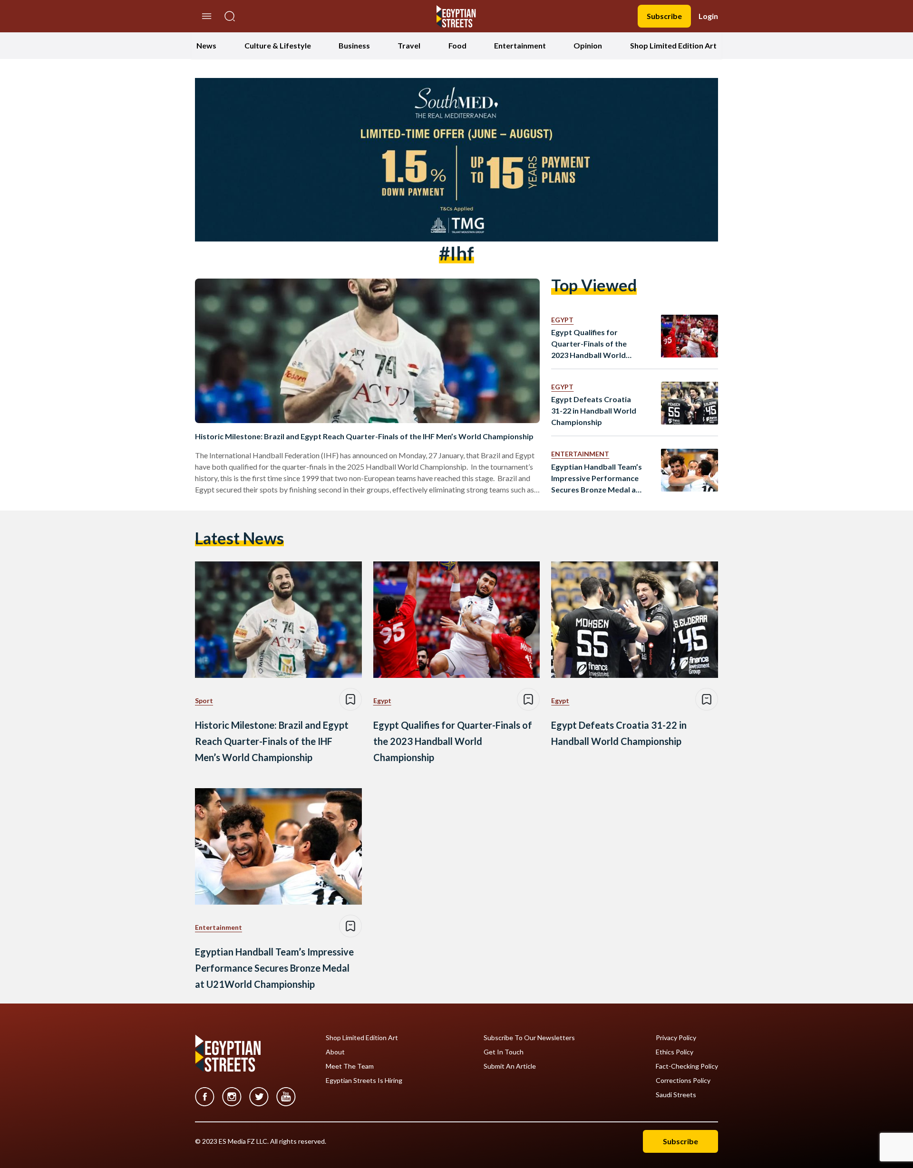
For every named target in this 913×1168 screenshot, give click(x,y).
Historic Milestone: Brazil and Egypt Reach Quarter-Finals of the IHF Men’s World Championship (364, 436)
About (335, 1052)
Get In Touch (504, 1052)
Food (457, 45)
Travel (409, 45)
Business (354, 45)
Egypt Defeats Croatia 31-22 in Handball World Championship (593, 410)
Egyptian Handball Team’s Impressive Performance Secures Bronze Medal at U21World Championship (596, 478)
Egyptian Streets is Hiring (364, 1080)
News (206, 45)
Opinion (587, 45)
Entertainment (520, 45)
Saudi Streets (676, 1095)
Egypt (562, 320)
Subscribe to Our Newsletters (529, 1038)
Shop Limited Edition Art (673, 45)
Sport (204, 700)
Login (708, 15)
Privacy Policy (676, 1038)
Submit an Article (510, 1066)
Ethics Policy (674, 1052)
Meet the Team (350, 1066)
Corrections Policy (683, 1080)
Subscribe (664, 15)
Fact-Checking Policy (687, 1066)
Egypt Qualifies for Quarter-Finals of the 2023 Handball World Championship (589, 344)
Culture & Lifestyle (277, 45)
